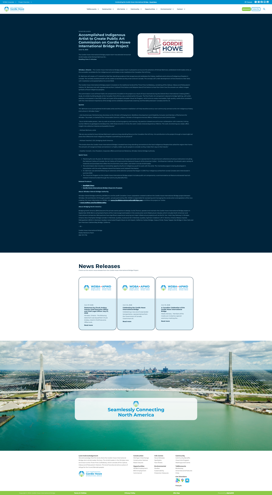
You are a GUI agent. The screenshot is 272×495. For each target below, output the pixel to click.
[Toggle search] (264, 9)
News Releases (85, 31)
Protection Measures (161, 473)
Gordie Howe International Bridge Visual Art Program (102, 188)
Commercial (137, 473)
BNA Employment (139, 470)
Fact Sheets (158, 462)
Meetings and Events (183, 462)
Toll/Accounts (91, 9)
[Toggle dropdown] (15, 2)
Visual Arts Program (182, 460)
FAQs (177, 473)
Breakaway (179, 468)
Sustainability (159, 470)
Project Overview (24, 2)
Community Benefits (183, 458)
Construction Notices (140, 460)
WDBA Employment (140, 468)
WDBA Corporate (8, 2)
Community (135, 9)
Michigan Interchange (141, 458)
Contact (180, 9)
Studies (157, 468)
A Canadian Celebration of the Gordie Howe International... (136, 2)
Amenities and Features (184, 470)
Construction (106, 9)
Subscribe (256, 9)
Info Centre (121, 9)
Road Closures (138, 462)
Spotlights (158, 460)
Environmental (166, 9)
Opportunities (150, 9)
